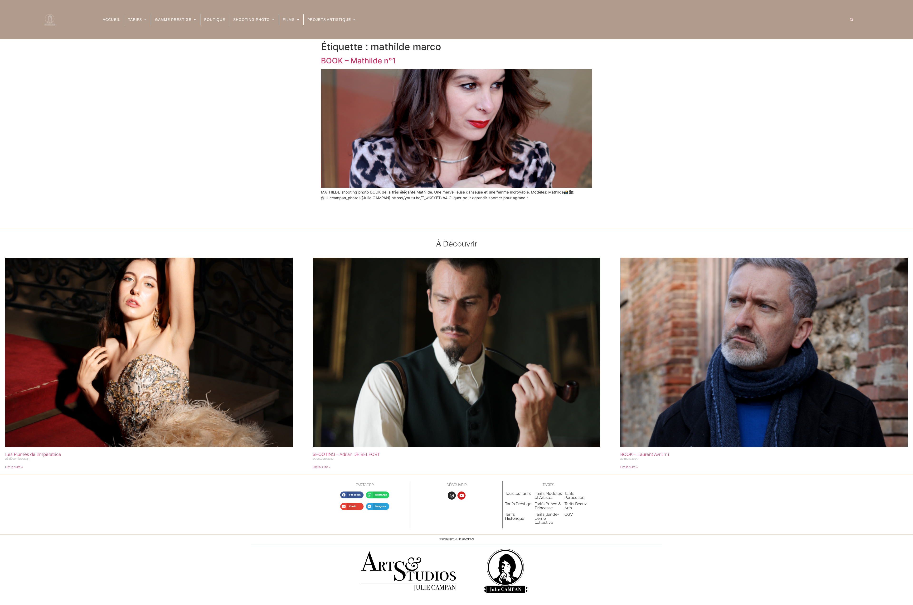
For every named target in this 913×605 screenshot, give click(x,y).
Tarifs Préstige (518, 503)
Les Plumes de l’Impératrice (33, 454)
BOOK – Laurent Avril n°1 (644, 454)
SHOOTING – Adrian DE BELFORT (346, 454)
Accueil (111, 20)
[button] (352, 495)
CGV (568, 514)
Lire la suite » (14, 467)
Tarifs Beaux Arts (575, 505)
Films (289, 20)
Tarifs (135, 20)
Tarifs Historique (514, 516)
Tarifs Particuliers (574, 495)
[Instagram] (452, 496)
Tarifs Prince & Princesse (548, 505)
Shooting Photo (251, 20)
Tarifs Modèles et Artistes (548, 495)
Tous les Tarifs (518, 493)
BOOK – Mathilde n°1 (358, 60)
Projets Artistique (329, 20)
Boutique (214, 20)
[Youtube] (461, 496)
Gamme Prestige (173, 20)
